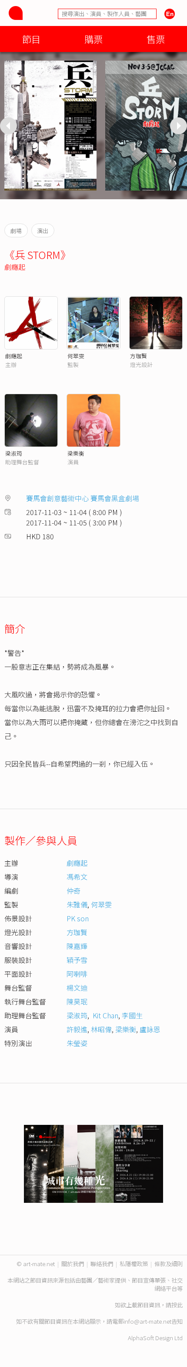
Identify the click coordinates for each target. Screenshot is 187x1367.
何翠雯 (75, 356)
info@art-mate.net (147, 1321)
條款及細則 (168, 1264)
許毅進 (77, 1029)
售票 (156, 38)
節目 (31, 38)
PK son (78, 918)
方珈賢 (138, 356)
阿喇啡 (77, 974)
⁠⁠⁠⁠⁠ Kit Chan (104, 1015)
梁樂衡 (75, 453)
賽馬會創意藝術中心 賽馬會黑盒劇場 (82, 498)
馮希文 (77, 876)
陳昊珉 (77, 1001)
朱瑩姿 (77, 1043)
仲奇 (73, 890)
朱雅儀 (77, 904)
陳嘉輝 (77, 946)
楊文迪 (77, 987)
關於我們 (72, 1264)
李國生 (132, 1015)
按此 (177, 1305)
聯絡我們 (101, 1264)
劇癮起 (14, 267)
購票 (93, 38)
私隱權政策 (134, 1264)
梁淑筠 (13, 453)
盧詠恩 (150, 1029)
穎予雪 (77, 960)
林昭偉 (101, 1029)
